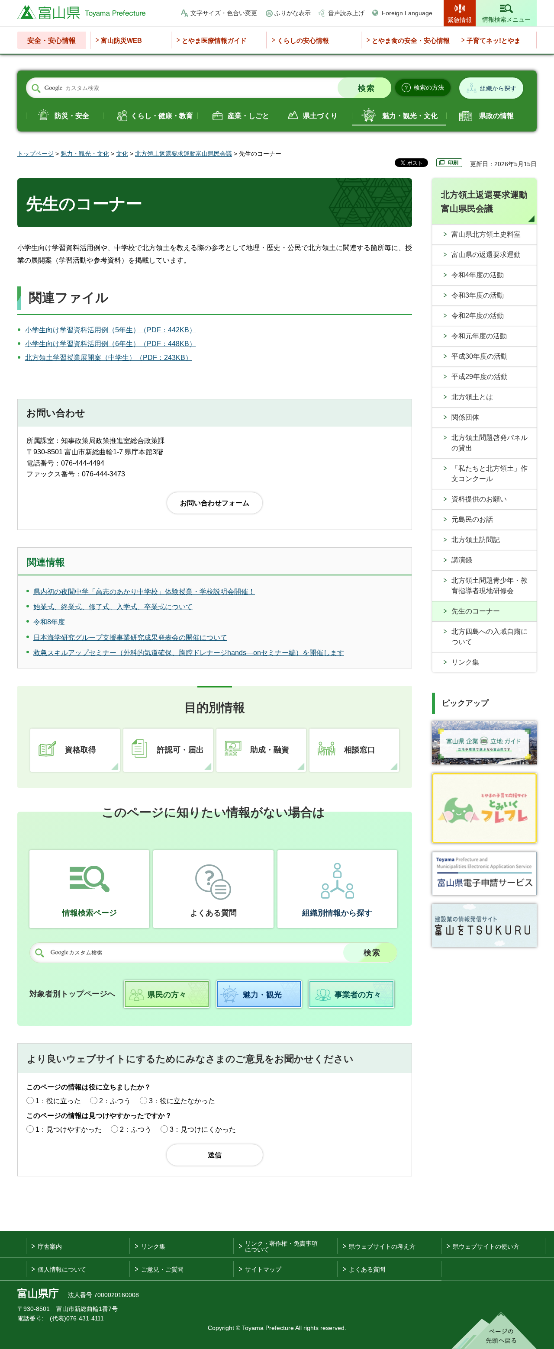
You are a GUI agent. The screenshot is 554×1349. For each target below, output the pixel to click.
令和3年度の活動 (477, 295)
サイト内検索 (35, 88)
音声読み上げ (346, 13)
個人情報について (62, 1269)
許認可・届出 (180, 749)
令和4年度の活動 (477, 275)
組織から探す (498, 88)
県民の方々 (167, 994)
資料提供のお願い (479, 499)
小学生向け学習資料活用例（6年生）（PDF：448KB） (110, 343)
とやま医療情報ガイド (214, 40)
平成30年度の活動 (479, 356)
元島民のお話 (472, 519)
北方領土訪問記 (475, 539)
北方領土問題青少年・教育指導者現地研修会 (489, 585)
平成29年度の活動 (479, 376)
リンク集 (465, 662)
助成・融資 (269, 749)
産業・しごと (248, 115)
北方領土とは (472, 397)
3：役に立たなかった (182, 1101)
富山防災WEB (121, 40)
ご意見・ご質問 (162, 1269)
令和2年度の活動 (477, 315)
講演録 (461, 560)
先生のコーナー (475, 611)
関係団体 (465, 417)
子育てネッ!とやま (494, 40)
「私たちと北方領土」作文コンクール (489, 473)
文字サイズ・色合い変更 (223, 13)
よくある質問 (213, 913)
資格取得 (80, 749)
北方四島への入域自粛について (489, 637)
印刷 (453, 163)
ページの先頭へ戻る (494, 1330)
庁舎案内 (50, 1246)
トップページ (35, 153)
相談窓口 (359, 749)
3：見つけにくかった (203, 1129)
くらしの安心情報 (303, 40)
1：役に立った (58, 1101)
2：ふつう (115, 1101)
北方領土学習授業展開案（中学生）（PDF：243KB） (108, 357)
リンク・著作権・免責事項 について (281, 1246)
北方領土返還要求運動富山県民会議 (183, 153)
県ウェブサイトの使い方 (486, 1246)
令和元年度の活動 (479, 336)
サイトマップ (263, 1269)
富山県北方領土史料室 (486, 234)
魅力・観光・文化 (410, 115)
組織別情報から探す (337, 913)
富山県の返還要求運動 (486, 254)
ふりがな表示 (292, 13)
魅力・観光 (262, 994)
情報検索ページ (89, 913)
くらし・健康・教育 (162, 115)
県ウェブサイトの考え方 (382, 1246)
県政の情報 (496, 115)
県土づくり (320, 115)
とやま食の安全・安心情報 (411, 40)
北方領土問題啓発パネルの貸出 (489, 443)
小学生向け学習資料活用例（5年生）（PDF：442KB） (110, 330)
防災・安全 (72, 115)
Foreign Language (407, 13)
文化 (122, 153)
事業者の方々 (358, 994)
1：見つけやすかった (68, 1129)
